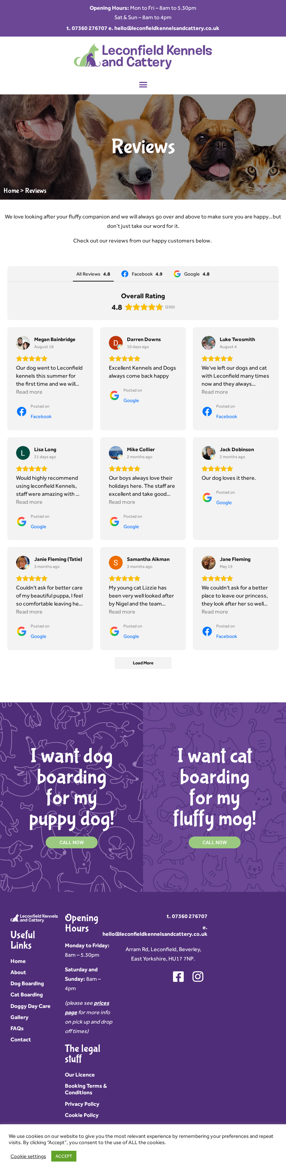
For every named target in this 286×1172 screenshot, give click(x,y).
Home (11, 191)
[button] (143, 84)
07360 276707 (89, 28)
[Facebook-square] (178, 976)
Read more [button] (29, 391)
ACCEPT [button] (63, 1156)
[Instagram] (198, 976)
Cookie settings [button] (28, 1156)
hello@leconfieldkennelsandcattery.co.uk (166, 28)
